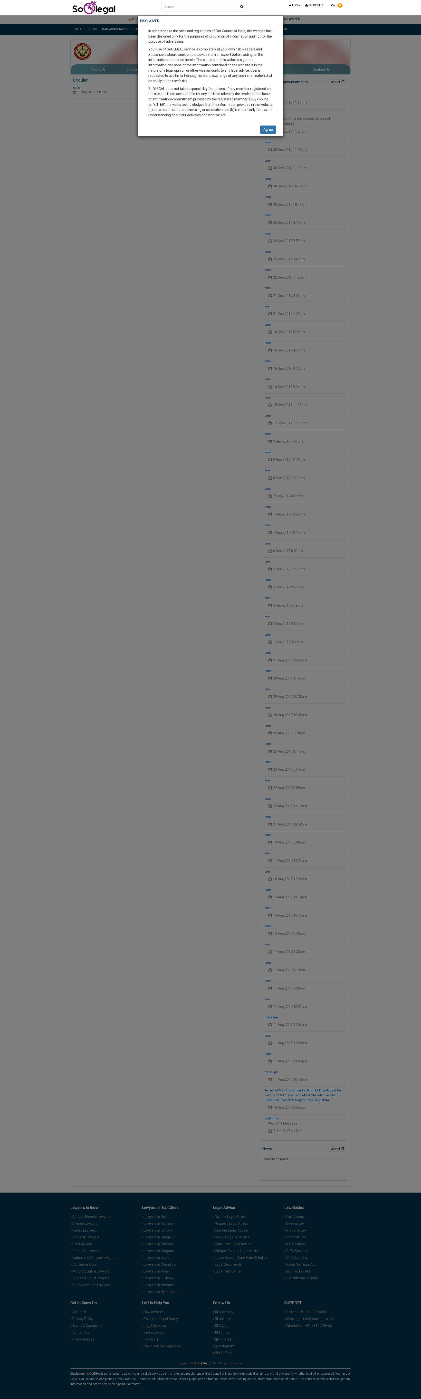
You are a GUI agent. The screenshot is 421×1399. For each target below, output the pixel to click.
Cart (335, 5)
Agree (268, 130)
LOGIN (295, 5)
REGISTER (316, 5)
